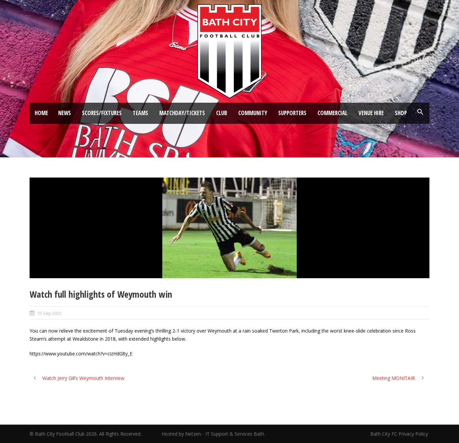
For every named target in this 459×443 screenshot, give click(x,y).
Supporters (292, 113)
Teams (140, 113)
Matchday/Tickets (182, 113)
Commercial (332, 113)
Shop (401, 113)
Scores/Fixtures (102, 113)
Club (221, 113)
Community (252, 113)
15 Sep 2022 (49, 313)
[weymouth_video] (229, 228)
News (64, 113)
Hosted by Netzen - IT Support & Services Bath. (213, 434)
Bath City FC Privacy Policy (399, 434)
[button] (420, 112)
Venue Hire (371, 113)
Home (41, 113)
